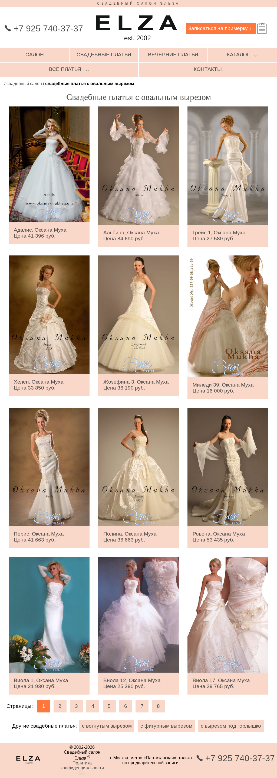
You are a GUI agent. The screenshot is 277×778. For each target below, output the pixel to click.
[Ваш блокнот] (262, 28)
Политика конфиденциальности (82, 765)
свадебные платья (104, 54)
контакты (208, 69)
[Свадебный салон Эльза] (136, 43)
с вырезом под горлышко (231, 726)
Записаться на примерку (220, 28)
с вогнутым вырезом (107, 726)
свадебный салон (24, 83)
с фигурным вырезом (166, 726)
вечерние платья (173, 54)
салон (34, 54)
